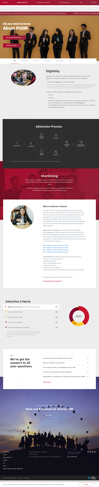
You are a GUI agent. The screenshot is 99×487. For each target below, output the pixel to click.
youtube (93, 452)
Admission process (22, 2)
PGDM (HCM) (24, 61)
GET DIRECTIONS (73, 456)
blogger (95, 452)
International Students (43, 2)
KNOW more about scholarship (52, 281)
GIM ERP (5, 454)
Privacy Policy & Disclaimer (9, 478)
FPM (70, 61)
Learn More (48, 415)
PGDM (14, 61)
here (63, 484)
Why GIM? (93, 2)
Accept (86, 484)
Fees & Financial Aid (64, 2)
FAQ (4, 463)
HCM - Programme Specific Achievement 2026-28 (55, 247)
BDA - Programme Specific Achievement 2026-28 (55, 250)
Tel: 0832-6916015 (33, 454)
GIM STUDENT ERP (7, 457)
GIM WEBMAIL (6, 452)
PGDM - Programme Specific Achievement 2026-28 (56, 245)
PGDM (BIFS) (48, 61)
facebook (90, 452)
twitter (88, 452)
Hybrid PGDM (59, 61)
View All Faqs (47, 382)
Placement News (11, 45)
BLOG (4, 465)
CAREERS (5, 460)
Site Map (20, 478)
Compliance (27, 478)
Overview (5, 2)
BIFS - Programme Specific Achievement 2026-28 (55, 252)
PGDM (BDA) (36, 61)
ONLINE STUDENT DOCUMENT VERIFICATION (13, 468)
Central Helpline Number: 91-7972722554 (38, 452)
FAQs (81, 2)
